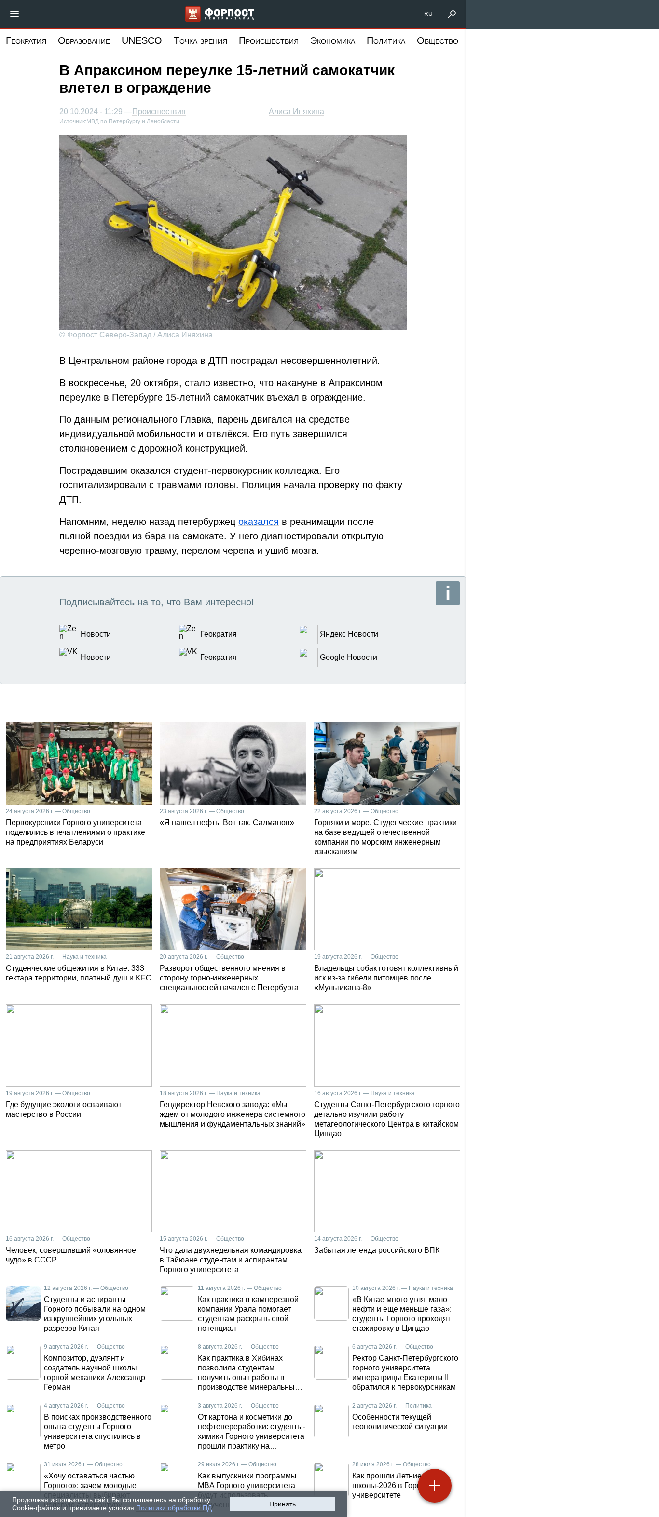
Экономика (332, 40)
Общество (437, 40)
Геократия (26, 40)
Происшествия (269, 40)
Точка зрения (200, 40)
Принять (282, 1504)
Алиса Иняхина (296, 111)
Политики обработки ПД (174, 1508)
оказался (258, 521)
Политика (386, 40)
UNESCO (142, 40)
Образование (84, 40)
